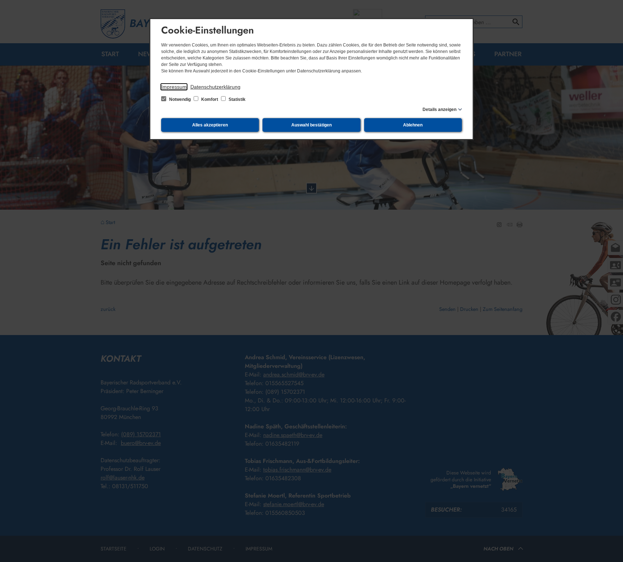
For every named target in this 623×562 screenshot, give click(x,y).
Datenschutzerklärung (215, 87)
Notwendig (180, 99)
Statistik (236, 99)
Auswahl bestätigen (311, 125)
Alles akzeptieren (210, 125)
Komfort (209, 99)
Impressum (174, 87)
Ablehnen (413, 125)
